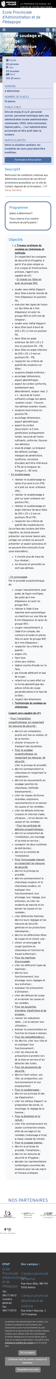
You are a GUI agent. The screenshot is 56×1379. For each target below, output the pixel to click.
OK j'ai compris (27, 1352)
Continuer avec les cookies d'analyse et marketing (27, 1361)
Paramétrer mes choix (28, 1369)
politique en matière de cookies (19, 1343)
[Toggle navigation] (4, 29)
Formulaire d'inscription (28, 160)
